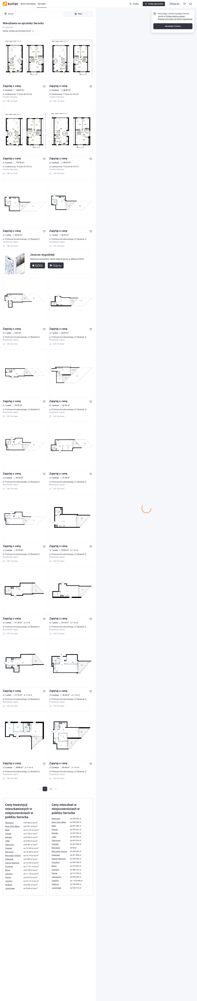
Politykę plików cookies (175, 16)
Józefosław (10, 888)
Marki (7, 830)
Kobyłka (8, 837)
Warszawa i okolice (13, 855)
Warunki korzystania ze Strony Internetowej (175, 19)
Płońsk (8, 877)
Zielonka (8, 848)
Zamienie (9, 874)
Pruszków (9, 866)
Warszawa (9, 852)
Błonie (7, 870)
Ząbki (7, 841)
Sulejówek (9, 859)
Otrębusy (8, 885)
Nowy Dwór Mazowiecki (13, 826)
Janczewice (56, 877)
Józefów (8, 881)
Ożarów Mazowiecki (13, 863)
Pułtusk (8, 834)
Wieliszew (9, 823)
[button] (51, 789)
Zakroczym (9, 845)
